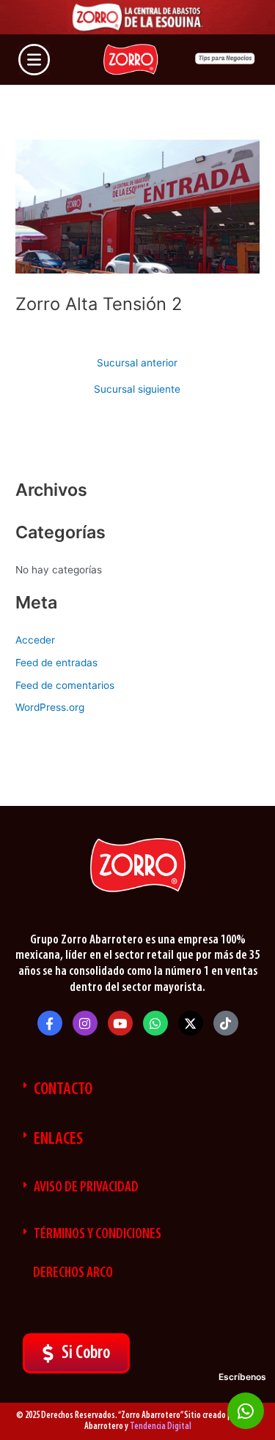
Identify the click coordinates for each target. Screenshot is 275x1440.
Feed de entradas (56, 662)
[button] (137, 1089)
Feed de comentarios (64, 685)
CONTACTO (63, 1089)
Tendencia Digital (160, 1426)
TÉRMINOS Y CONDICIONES (97, 1234)
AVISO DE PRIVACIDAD (86, 1187)
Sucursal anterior (137, 363)
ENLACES (58, 1139)
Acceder (35, 640)
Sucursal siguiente (137, 390)
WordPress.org (49, 707)
